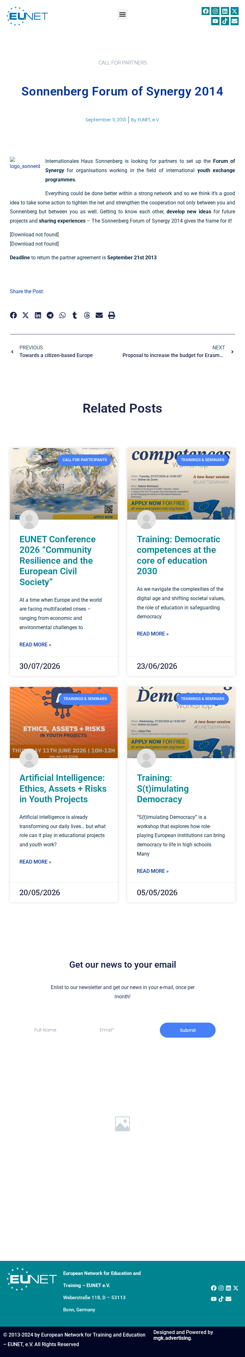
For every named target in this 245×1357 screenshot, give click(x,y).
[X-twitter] (235, 11)
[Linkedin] (225, 11)
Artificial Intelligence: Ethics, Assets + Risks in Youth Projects (63, 788)
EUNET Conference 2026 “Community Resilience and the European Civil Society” (57, 560)
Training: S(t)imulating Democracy (163, 788)
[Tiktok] (225, 21)
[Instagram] (215, 11)
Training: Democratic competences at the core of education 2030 (178, 555)
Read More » (35, 645)
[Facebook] (206, 11)
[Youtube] (215, 21)
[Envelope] (235, 21)
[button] (122, 14)
